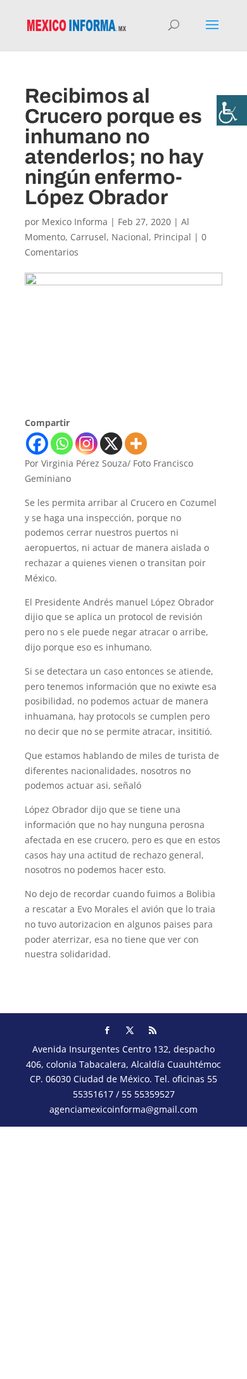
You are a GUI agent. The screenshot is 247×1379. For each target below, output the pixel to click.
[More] (136, 443)
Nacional (130, 237)
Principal (172, 237)
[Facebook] (37, 443)
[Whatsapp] (62, 443)
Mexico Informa (75, 222)
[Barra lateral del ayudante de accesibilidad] (232, 110)
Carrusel (88, 237)
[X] (111, 443)
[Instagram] (86, 443)
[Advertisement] (123, 1250)
